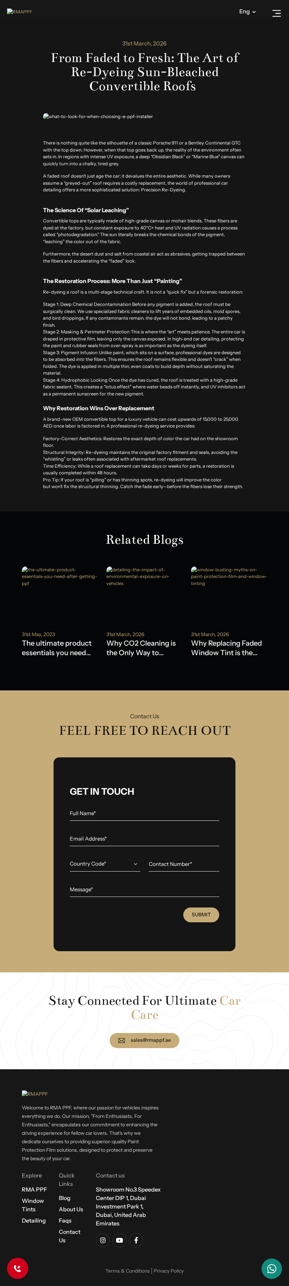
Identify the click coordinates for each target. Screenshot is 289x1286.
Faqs (65, 1220)
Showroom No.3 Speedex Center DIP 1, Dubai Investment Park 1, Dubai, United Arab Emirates (128, 1206)
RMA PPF (34, 1189)
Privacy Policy (169, 1271)
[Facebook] (136, 1240)
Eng (244, 11)
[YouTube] (119, 1240)
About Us (71, 1209)
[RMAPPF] (21, 11)
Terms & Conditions (127, 1271)
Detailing (34, 1220)
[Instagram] (103, 1240)
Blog (64, 1197)
